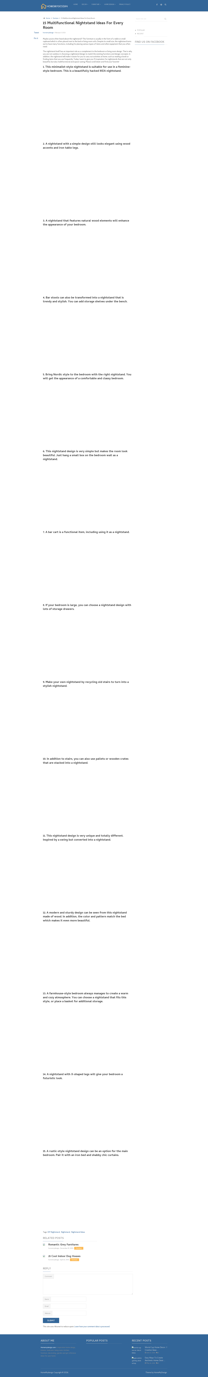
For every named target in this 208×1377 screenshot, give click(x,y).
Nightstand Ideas (78, 1232)
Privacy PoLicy (124, 4)
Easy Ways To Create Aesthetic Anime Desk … (155, 1359)
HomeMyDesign (160, 1372)
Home (75, 4)
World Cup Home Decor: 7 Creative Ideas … (156, 1349)
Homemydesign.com (48, 1347)
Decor (84, 4)
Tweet (36, 33)
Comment (48, 1276)
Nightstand (65, 1232)
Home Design (109, 4)
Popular (141, 30)
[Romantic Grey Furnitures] (44, 1244)
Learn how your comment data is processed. (92, 1326)
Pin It (36, 38)
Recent (140, 33)
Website (47, 1313)
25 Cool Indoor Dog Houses (64, 1256)
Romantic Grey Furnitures (63, 1245)
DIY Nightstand (54, 1232)
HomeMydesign (47, 1372)
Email (46, 1306)
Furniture (95, 4)
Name (47, 1299)
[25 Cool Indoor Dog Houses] (44, 1256)
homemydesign (48, 33)
